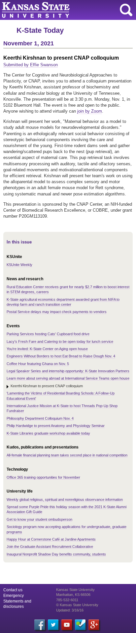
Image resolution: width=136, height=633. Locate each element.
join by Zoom (89, 111)
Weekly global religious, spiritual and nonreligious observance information (65, 499)
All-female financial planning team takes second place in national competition (67, 455)
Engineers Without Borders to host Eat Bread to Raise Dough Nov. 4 (61, 356)
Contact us (12, 590)
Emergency (13, 595)
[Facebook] (39, 624)
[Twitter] (53, 624)
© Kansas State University (77, 605)
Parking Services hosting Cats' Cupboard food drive (48, 334)
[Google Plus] (93, 624)
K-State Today (40, 30)
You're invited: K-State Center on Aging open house (47, 349)
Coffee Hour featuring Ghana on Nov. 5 (38, 364)
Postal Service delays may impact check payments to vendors (57, 312)
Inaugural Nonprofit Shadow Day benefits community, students (56, 554)
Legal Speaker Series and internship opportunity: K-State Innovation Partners (68, 371)
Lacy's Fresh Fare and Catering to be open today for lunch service (60, 341)
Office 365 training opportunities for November (43, 477)
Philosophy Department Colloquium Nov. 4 (40, 418)
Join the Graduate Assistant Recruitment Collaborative (50, 547)
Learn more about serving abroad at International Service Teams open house (68, 378)
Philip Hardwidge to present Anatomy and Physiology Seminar (56, 426)
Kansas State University (60, 10)
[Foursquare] (80, 624)
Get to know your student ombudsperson (39, 519)
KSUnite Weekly (19, 265)
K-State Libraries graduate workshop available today (48, 433)
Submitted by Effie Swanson (30, 64)
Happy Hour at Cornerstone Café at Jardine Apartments (51, 539)
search (126, 10)
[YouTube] (66, 624)
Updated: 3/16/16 (70, 610)
